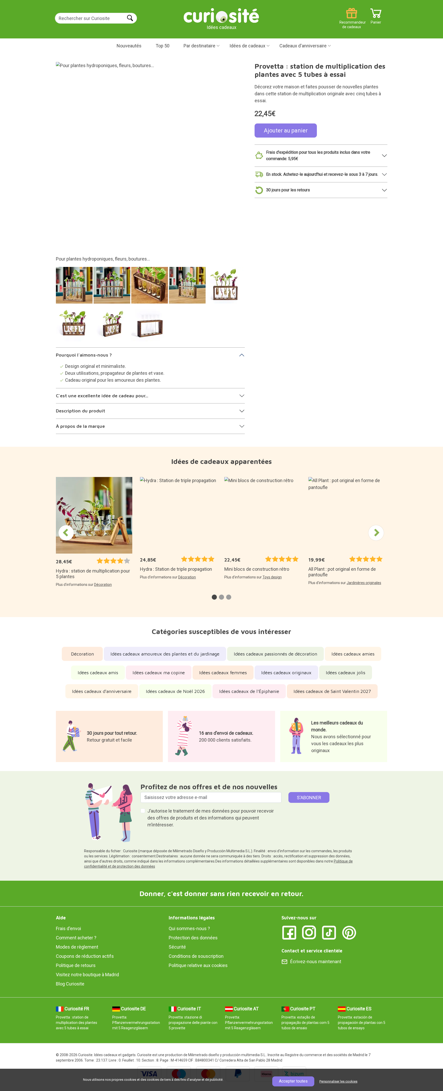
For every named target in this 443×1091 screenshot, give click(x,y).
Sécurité (177, 947)
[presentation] (66, 533)
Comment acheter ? (76, 937)
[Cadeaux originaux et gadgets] (221, 15)
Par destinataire (199, 45)
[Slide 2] (112, 288)
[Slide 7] (112, 326)
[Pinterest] (349, 932)
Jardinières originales (364, 583)
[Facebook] (289, 932)
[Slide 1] (75, 288)
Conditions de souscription (196, 956)
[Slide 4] (188, 288)
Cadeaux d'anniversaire (303, 45)
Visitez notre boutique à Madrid (87, 974)
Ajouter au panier (286, 130)
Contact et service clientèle (311, 950)
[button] (214, 597)
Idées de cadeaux (247, 45)
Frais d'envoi (68, 928)
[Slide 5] (225, 288)
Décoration (103, 585)
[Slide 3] (150, 288)
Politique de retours (76, 965)
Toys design (272, 577)
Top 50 (162, 45)
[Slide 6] (75, 326)
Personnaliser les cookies (338, 1081)
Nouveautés (129, 45)
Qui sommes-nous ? (189, 928)
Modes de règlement (77, 947)
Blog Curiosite (70, 983)
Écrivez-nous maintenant (315, 961)
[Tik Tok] (329, 932)
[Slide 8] (150, 326)
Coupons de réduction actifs (85, 956)
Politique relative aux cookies (198, 965)
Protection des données (193, 937)
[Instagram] (309, 932)
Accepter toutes (293, 1081)
